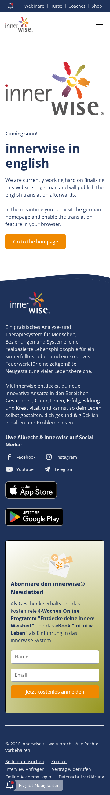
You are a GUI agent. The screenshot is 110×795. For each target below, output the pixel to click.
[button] (98, 24)
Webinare (34, 6)
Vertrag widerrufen (71, 769)
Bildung (91, 400)
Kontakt (59, 761)
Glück (41, 400)
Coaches (77, 6)
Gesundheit (19, 400)
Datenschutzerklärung (81, 777)
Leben (57, 400)
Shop (97, 6)
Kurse (56, 6)
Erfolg (73, 400)
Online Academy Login (28, 777)
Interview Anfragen (25, 769)
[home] (19, 24)
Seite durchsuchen (25, 761)
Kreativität (28, 408)
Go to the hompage (35, 241)
